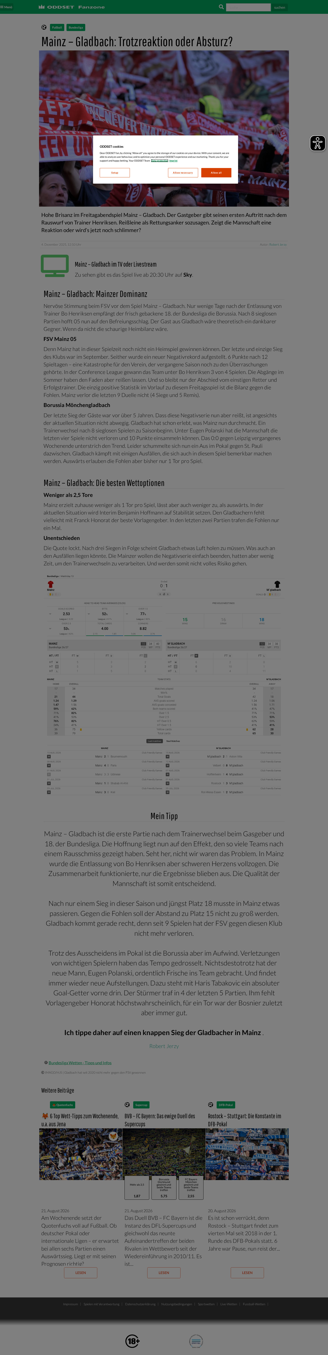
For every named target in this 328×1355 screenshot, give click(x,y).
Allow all (216, 172)
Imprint (173, 160)
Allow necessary (183, 172)
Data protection (159, 160)
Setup (114, 172)
